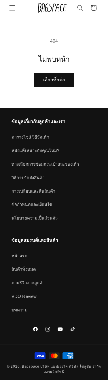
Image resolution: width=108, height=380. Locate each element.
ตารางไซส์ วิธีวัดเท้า (30, 137)
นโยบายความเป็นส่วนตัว (35, 218)
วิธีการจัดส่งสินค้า (28, 177)
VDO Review (24, 296)
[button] (12, 7)
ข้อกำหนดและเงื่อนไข (32, 204)
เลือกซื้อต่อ (54, 79)
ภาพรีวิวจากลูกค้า (28, 283)
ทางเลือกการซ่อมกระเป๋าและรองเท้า (45, 164)
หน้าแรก (19, 256)
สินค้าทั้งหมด (24, 269)
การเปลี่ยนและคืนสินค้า (33, 191)
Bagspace (30, 366)
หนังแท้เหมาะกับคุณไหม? (35, 150)
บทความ (20, 310)
